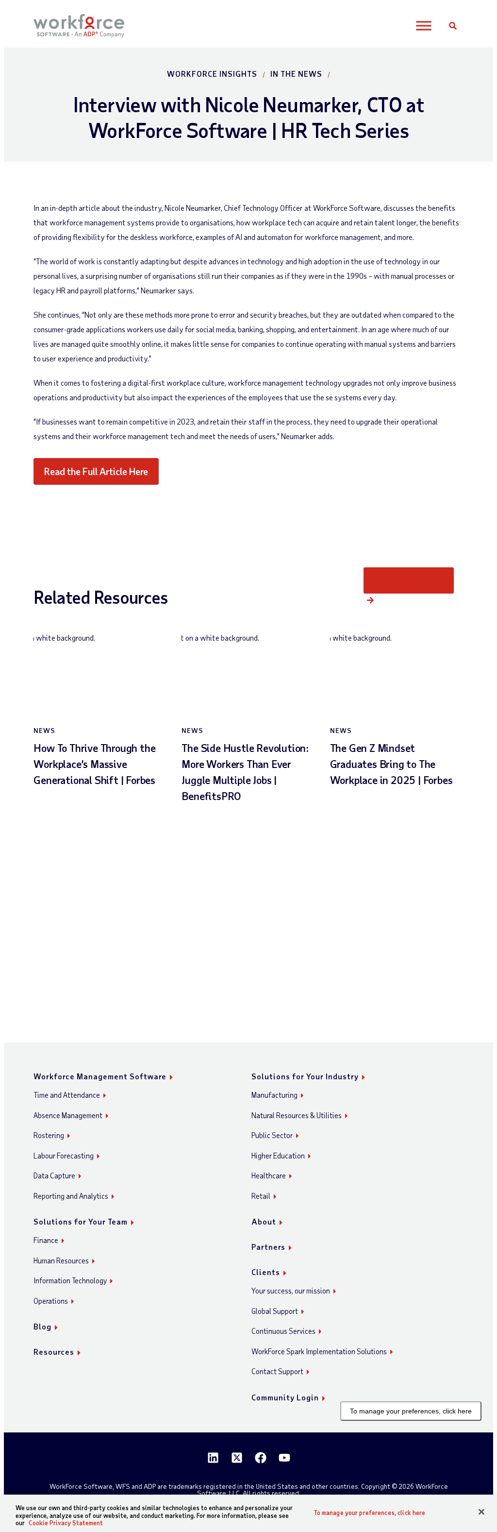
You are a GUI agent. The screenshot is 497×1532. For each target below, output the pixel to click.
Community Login (285, 1397)
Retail (260, 1196)
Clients (265, 1272)
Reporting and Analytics (70, 1196)
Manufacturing (274, 1094)
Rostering (48, 1135)
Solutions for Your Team (80, 1221)
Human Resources (61, 1260)
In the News (296, 73)
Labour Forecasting (63, 1155)
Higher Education (278, 1155)
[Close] (481, 1511)
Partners (268, 1246)
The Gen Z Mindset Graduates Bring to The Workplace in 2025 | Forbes (391, 763)
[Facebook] (260, 1457)
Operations (50, 1300)
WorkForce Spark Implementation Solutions (319, 1351)
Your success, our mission (290, 1290)
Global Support (274, 1311)
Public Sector (272, 1135)
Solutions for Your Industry (305, 1076)
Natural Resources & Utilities (296, 1115)
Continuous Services (283, 1331)
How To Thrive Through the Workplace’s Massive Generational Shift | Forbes (94, 763)
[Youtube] (284, 1457)
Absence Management (67, 1115)
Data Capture (54, 1175)
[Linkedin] (213, 1457)
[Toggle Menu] (423, 26)
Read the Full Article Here (96, 471)
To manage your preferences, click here (411, 1411)
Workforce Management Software (99, 1076)
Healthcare (268, 1175)
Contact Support (277, 1371)
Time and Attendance (66, 1094)
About (263, 1221)
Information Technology (70, 1280)
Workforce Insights (212, 73)
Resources (53, 1351)
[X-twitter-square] (237, 1457)
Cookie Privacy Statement (66, 1523)
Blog (42, 1326)
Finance (45, 1240)
